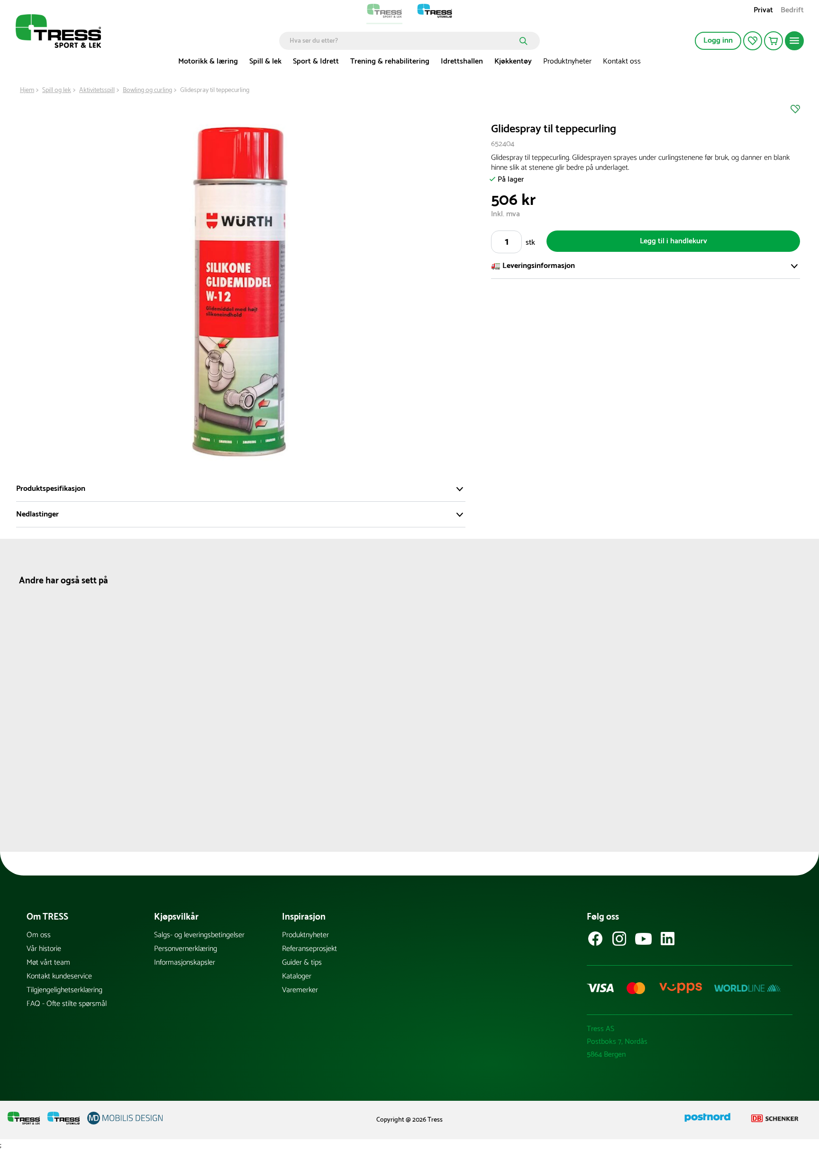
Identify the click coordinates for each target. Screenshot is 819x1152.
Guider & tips (302, 963)
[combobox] (403, 41)
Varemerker (300, 990)
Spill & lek (265, 61)
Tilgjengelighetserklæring (64, 990)
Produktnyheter (567, 61)
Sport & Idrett (316, 61)
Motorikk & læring (208, 61)
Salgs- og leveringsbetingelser (199, 935)
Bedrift (792, 11)
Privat (763, 11)
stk (530, 242)
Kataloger (296, 976)
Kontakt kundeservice (59, 976)
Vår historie (44, 949)
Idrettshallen (462, 61)
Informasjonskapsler (184, 963)
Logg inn (718, 40)
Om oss (39, 935)
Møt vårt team (48, 963)
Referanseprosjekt (309, 949)
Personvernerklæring (185, 949)
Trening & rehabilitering (389, 61)
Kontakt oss (622, 61)
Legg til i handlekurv (673, 241)
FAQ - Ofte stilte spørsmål (67, 1004)
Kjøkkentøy (513, 61)
